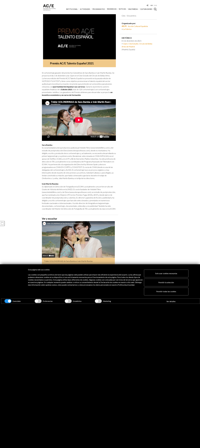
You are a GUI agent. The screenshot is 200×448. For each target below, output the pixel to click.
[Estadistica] (68, 301)
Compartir (2, 223)
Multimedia (133, 9)
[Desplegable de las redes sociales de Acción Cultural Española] (147, 5)
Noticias (122, 9)
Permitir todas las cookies (166, 291)
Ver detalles (171, 301)
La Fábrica (127, 29)
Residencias (112, 9)
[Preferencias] (38, 301)
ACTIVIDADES (85, 9)
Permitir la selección (166, 282)
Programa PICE (98, 9)
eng (155, 5)
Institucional (72, 9)
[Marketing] (98, 301)
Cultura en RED (146, 9)
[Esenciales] (8, 301)
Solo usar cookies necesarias (166, 273)
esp (152, 5)
